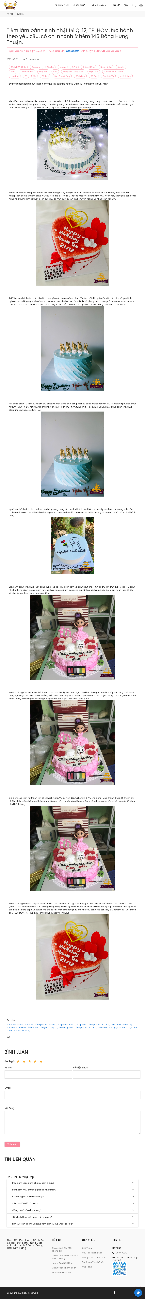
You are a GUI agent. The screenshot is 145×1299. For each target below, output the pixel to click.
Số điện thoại (80, 1067)
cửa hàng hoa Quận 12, (46, 1027)
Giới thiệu (80, 5)
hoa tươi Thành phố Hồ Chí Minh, (41, 1024)
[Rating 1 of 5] (18, 1061)
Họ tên (8, 1067)
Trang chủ (62, 5)
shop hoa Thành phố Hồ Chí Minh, (93, 1024)
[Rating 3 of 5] (29, 1061)
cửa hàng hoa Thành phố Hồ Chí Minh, (78, 1027)
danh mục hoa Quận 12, (109, 1027)
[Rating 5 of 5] (41, 1061)
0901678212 (73, 51)
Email (7, 1087)
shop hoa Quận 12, (67, 1024)
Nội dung (9, 1108)
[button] (99, 5)
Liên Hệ (115, 5)
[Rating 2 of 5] (24, 1061)
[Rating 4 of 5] (35, 1061)
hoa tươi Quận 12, (15, 1024)
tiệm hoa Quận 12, (119, 1024)
